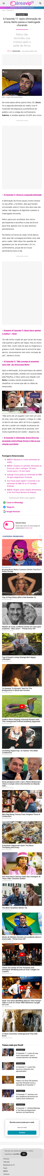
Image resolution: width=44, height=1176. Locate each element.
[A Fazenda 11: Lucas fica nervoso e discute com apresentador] (8, 1066)
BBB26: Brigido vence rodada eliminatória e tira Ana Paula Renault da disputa (24, 491)
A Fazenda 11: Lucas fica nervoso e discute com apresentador (25, 1069)
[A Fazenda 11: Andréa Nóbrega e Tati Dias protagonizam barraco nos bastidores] (8, 1107)
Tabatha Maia (16, 51)
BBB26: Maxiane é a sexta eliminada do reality (23, 461)
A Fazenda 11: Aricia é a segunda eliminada (23, 195)
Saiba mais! (28, 528)
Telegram (10, 507)
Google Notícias (13, 511)
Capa (3, 10)
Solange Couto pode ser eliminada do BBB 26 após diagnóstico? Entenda (24, 476)
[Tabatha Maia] (8, 51)
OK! (24, 1154)
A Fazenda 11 (10, 10)
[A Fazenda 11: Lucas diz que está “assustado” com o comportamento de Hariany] (8, 1052)
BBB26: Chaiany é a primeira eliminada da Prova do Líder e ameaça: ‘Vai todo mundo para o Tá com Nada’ (24, 468)
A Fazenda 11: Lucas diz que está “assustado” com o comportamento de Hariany (27, 1055)
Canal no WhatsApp (14, 502)
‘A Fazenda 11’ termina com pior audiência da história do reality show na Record (27, 1096)
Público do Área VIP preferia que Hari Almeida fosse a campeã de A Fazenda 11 (27, 1083)
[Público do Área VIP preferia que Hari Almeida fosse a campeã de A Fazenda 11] (8, 1080)
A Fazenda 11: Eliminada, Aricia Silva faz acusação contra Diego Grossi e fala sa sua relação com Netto (21, 441)
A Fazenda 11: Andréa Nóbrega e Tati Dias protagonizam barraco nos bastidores (28, 1110)
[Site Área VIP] (22, 3)
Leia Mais (16, 1154)
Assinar (22, 1132)
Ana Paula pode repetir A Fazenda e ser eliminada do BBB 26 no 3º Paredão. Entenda (23, 483)
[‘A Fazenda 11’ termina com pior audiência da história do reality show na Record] (8, 1093)
